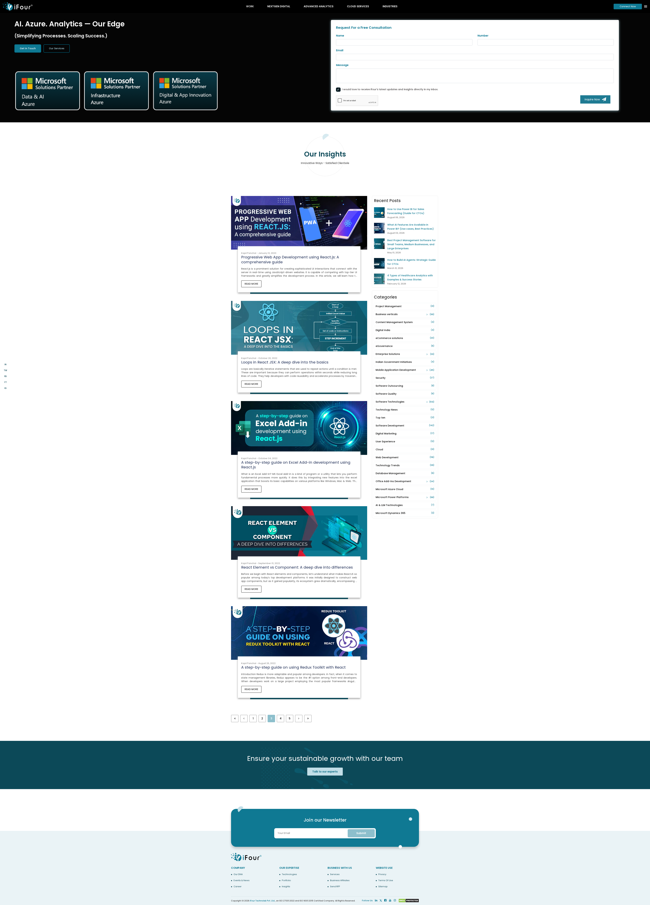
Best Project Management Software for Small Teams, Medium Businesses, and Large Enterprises (411, 244)
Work (250, 6)
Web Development (405, 457)
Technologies (289, 874)
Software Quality (405, 393)
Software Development (405, 425)
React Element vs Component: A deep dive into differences (297, 567)
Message (342, 65)
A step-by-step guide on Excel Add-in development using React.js (295, 465)
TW (5, 370)
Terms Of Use (385, 880)
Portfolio (286, 880)
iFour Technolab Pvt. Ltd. (262, 900)
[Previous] (235, 718)
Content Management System (405, 322)
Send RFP (335, 886)
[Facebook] (385, 900)
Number (483, 36)
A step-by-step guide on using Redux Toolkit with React (293, 667)
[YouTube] (390, 900)
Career (238, 886)
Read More (251, 283)
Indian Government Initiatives (405, 362)
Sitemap (383, 886)
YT (5, 382)
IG (5, 388)
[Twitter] (381, 900)
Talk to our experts (325, 771)
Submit (361, 833)
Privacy (382, 874)
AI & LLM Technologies (405, 505)
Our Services (56, 48)
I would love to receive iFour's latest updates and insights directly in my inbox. (390, 89)
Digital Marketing (405, 433)
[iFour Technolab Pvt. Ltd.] (246, 857)
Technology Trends (405, 465)
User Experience (405, 441)
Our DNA (238, 874)
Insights (286, 886)
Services (335, 874)
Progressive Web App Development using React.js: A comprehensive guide (290, 260)
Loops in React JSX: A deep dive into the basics (284, 362)
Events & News (242, 880)
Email (339, 50)
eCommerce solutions (405, 338)
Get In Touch (28, 48)
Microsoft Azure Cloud (405, 489)
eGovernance (405, 346)
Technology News (405, 409)
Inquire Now (593, 99)
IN (5, 364)
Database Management (405, 473)
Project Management (405, 306)
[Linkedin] (376, 900)
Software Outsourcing (405, 386)
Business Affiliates (340, 880)
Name (340, 36)
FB (5, 376)
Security (405, 378)
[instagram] (395, 900)
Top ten (405, 417)
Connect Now (628, 6)
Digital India (405, 330)
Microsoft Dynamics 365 (405, 513)
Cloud (405, 449)
